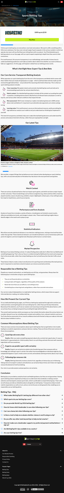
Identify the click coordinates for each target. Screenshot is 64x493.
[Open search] (58, 2)
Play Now (32, 40)
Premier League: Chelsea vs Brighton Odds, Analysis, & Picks (17, 162)
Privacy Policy (6, 459)
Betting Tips (5, 469)
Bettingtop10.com (6, 5)
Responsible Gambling (8, 456)
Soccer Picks (10, 166)
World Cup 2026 (6, 478)
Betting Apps (5, 475)
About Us (4, 450)
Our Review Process (7, 453)
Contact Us (5, 462)
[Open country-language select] (61, 2)
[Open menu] (2, 2)
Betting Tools (5, 472)
